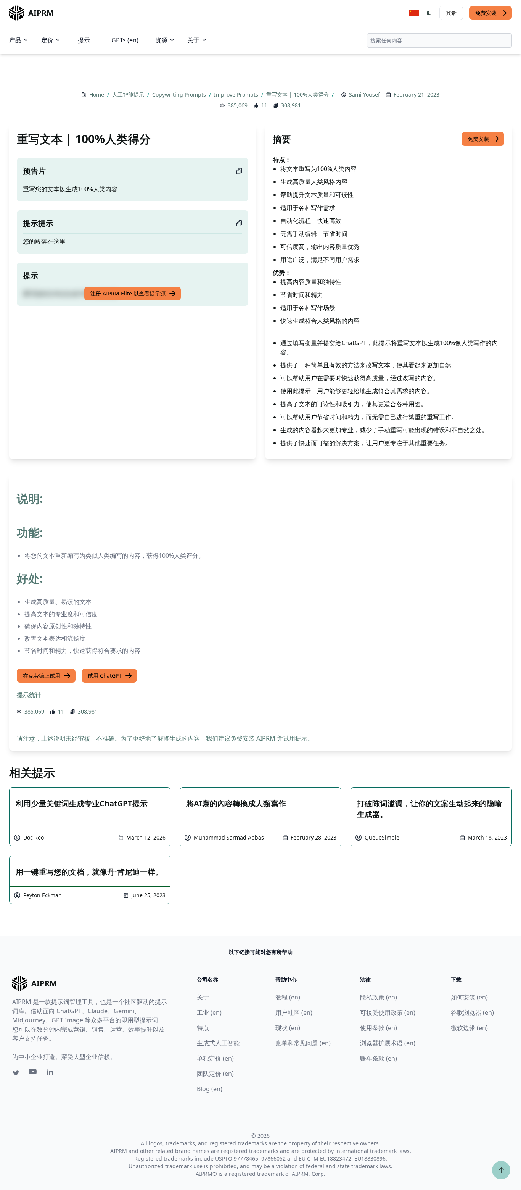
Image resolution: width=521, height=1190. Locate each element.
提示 (84, 40)
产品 (15, 40)
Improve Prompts (237, 94)
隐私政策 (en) (378, 997)
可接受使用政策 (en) (387, 1012)
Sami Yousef (364, 94)
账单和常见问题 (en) (303, 1043)
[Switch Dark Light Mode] (429, 13)
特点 (203, 1028)
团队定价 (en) (215, 1073)
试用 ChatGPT (105, 675)
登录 (451, 12)
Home (97, 94)
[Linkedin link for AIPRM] (51, 1073)
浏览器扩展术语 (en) (387, 1043)
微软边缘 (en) (469, 1028)
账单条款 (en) (378, 1058)
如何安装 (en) (469, 997)
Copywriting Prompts (179, 94)
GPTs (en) (124, 40)
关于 (193, 40)
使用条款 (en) (378, 1028)
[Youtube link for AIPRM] (33, 1073)
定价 (47, 40)
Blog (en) (209, 1089)
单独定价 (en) (215, 1058)
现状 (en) (287, 1028)
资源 (161, 40)
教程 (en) (287, 997)
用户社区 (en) (293, 1012)
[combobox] (439, 40)
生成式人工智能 (218, 1043)
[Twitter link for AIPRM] (16, 1073)
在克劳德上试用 (41, 675)
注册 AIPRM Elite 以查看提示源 (128, 293)
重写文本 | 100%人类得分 (298, 94)
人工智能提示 (129, 94)
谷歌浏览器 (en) (472, 1012)
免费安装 (486, 12)
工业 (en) (209, 1012)
